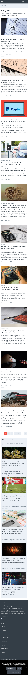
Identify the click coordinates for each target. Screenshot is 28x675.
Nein (19, 668)
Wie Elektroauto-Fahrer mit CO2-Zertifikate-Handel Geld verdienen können (11, 164)
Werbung (3, 652)
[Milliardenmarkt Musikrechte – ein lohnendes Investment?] (14, 67)
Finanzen (7, 37)
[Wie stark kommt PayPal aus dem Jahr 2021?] (14, 108)
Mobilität (8, 160)
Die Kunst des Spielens (8, 372)
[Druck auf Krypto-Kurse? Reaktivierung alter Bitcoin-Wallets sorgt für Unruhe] (14, 192)
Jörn (2, 54)
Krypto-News (23, 613)
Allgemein (3, 369)
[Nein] (26, 667)
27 (19, 433)
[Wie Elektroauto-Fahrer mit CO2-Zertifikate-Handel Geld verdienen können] (14, 149)
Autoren (3, 655)
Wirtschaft (12, 37)
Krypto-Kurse (8, 613)
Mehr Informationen (14, 672)
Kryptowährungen (14, 119)
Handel (7, 328)
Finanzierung (4, 641)
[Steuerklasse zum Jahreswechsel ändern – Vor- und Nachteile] (14, 234)
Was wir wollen (4, 648)
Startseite (3, 626)
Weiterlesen (21, 467)
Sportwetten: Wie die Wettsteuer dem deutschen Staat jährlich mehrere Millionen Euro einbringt (13, 473)
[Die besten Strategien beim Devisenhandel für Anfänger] (14, 275)
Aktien (2, 37)
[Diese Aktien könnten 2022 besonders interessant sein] (14, 26)
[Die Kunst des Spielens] (14, 359)
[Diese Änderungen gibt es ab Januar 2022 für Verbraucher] (14, 317)
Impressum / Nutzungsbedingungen (9, 659)
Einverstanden (11, 668)
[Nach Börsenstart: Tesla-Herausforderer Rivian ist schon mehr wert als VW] (14, 398)
